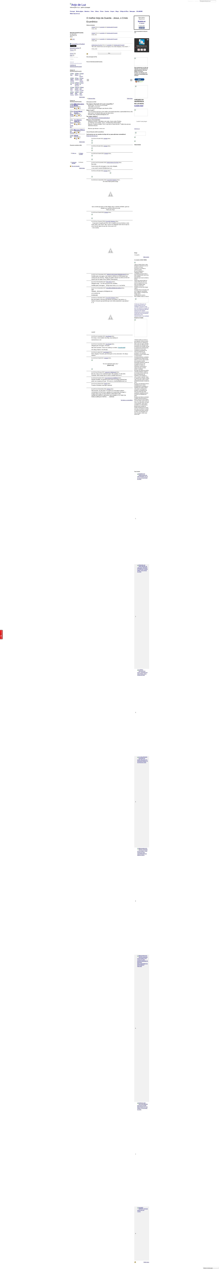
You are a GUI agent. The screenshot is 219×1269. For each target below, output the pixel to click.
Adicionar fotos (91, 98)
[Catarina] (72, 84)
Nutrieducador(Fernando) (112, 27)
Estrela (105, 383)
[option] (109, 80)
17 (80, 124)
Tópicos (72, 50)
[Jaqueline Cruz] (72, 89)
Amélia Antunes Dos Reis (97, 45)
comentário (102, 27)
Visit (137, 128)
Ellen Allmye (109, 281)
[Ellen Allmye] (77, 75)
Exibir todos (82, 97)
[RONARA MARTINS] (77, 93)
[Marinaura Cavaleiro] (82, 89)
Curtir (73, 39)
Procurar (217, 1)
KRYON (76, 135)
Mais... (109, 53)
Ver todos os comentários (127, 400)
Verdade (93, 27)
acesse (142, 23)
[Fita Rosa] (80, 149)
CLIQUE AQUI (138, 106)
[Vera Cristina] (77, 79)
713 (77, 116)
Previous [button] (88, 80)
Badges (127, 1267)
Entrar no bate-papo (208, 1268)
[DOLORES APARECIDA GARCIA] (72, 79)
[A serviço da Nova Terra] (141, 91)
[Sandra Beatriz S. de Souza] (82, 75)
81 (76, 138)
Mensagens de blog (74, 48)
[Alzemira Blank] (82, 93)
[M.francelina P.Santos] (77, 89)
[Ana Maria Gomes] (72, 93)
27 (80, 108)
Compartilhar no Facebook (78, 44)
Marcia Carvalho (81, 154)
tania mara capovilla (74, 163)
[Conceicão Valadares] (82, 79)
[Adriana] (82, 84)
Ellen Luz (74, 153)
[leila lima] (72, 75)
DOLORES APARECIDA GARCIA (113, 288)
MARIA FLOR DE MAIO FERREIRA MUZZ (116, 274)
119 (77, 124)
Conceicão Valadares (112, 180)
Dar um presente (75, 166)
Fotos (71, 55)
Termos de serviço (145, 1267)
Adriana (109, 389)
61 (76, 132)
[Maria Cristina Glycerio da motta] (77, 84)
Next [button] (131, 80)
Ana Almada (108, 336)
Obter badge (146, 257)
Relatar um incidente (135, 1267)
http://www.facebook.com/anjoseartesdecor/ (99, 117)
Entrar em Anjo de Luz (92, 135)
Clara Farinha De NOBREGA (111, 378)
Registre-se (191, 1)
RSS (87, 54)
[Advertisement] (139, 171)
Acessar (197, 1)
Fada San (81, 1267)
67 (76, 108)
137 (81, 116)
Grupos (71, 53)
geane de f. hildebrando (110, 372)
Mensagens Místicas (79, 130)
